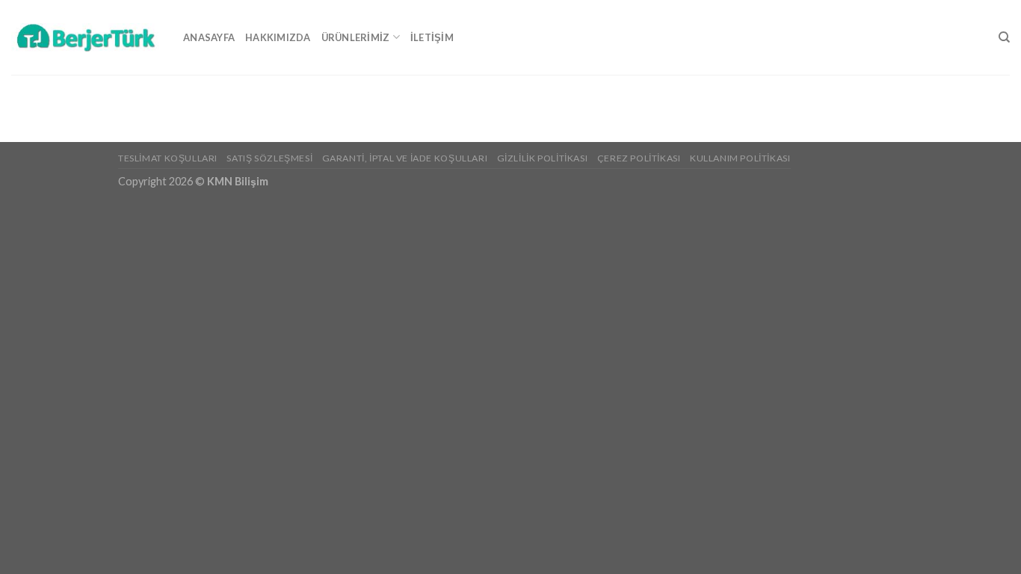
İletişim (432, 37)
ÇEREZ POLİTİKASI (639, 158)
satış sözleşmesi (269, 158)
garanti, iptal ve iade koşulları (405, 158)
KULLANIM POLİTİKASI (740, 158)
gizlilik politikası (542, 158)
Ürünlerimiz (355, 37)
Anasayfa (209, 37)
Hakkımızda (278, 37)
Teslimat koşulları (168, 158)
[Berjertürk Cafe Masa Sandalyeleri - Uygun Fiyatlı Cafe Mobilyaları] (86, 37)
